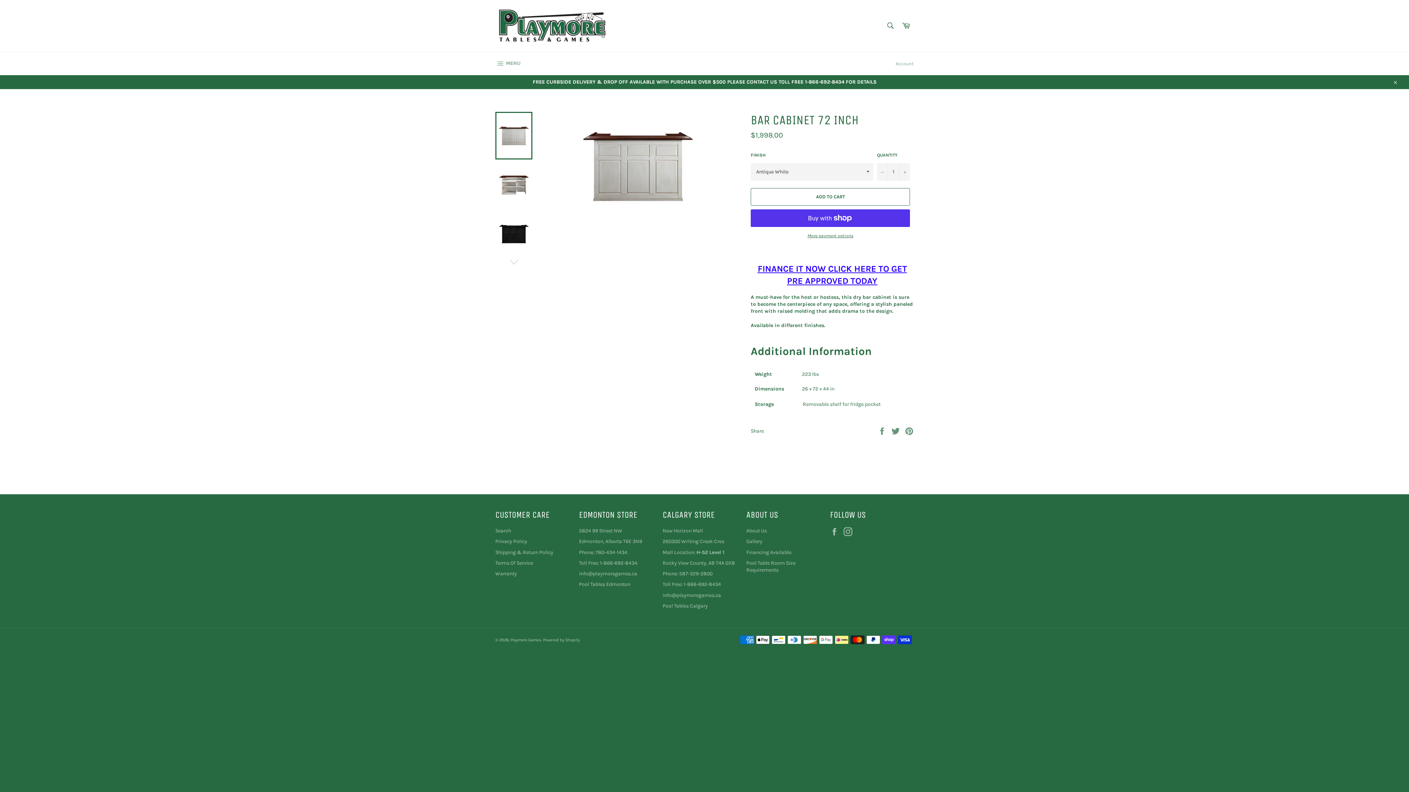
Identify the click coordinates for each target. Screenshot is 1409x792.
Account (905, 63)
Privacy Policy (511, 541)
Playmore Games (525, 640)
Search (503, 531)
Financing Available (768, 552)
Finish (758, 155)
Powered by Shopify (561, 640)
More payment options (830, 235)
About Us (756, 531)
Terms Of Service (514, 563)
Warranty (506, 574)
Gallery (754, 541)
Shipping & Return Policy (524, 552)
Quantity (887, 155)
